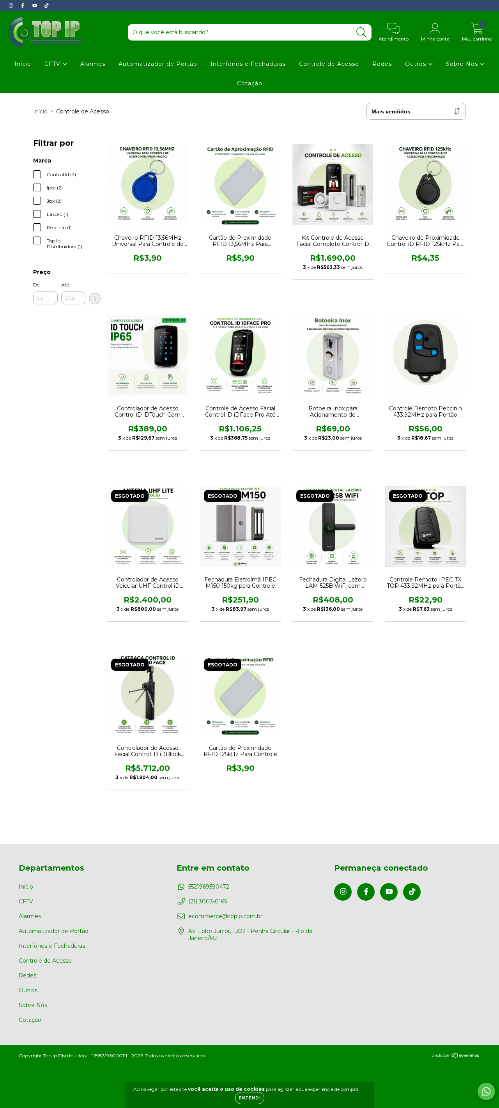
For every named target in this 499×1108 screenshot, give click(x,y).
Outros (416, 63)
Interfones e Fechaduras (248, 63)
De (36, 285)
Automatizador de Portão (158, 63)
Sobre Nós (463, 63)
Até (65, 285)
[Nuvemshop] (456, 1056)
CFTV (53, 63)
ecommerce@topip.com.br (225, 916)
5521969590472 (208, 886)
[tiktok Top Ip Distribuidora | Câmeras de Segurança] (46, 5)
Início (22, 63)
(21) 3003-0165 (207, 901)
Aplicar (95, 298)
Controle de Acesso (329, 63)
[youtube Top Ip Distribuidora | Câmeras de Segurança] (35, 5)
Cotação (249, 83)
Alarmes (92, 63)
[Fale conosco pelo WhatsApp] (486, 1091)
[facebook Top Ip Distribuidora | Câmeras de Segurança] (23, 5)
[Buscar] (361, 32)
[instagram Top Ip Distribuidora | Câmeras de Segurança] (12, 5)
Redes (382, 63)
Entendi (250, 1098)
